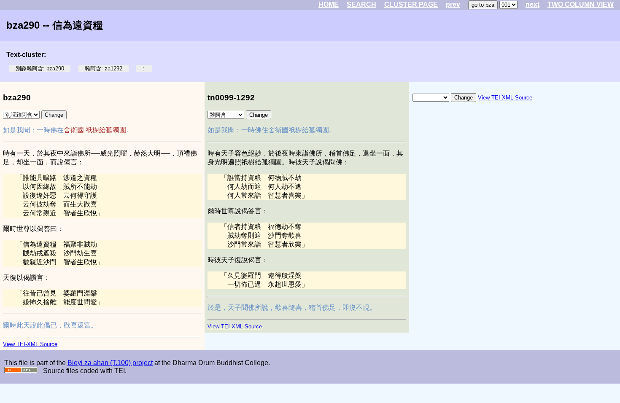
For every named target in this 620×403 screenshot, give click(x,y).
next (532, 4)
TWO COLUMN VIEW (580, 4)
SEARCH (361, 4)
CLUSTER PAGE (411, 4)
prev (453, 4)
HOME (328, 4)
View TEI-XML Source (30, 344)
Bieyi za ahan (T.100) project (110, 362)
